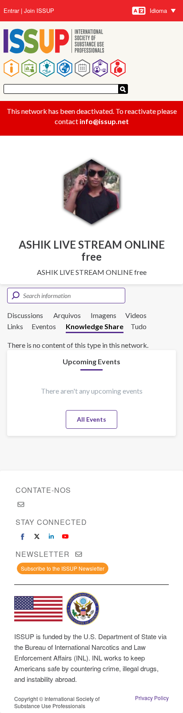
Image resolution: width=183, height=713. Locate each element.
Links (15, 326)
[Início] (54, 42)
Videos (136, 315)
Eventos (44, 326)
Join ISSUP (39, 10)
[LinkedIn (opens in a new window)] (51, 536)
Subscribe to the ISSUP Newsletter (62, 568)
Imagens (103, 315)
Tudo (139, 326)
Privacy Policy (152, 697)
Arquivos (67, 315)
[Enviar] (123, 89)
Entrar (11, 10)
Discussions (25, 315)
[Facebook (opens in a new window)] (22, 536)
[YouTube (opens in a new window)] (65, 536)
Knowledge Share (94, 326)
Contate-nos (43, 490)
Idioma (158, 10)
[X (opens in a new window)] (37, 536)
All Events (91, 419)
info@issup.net (104, 121)
